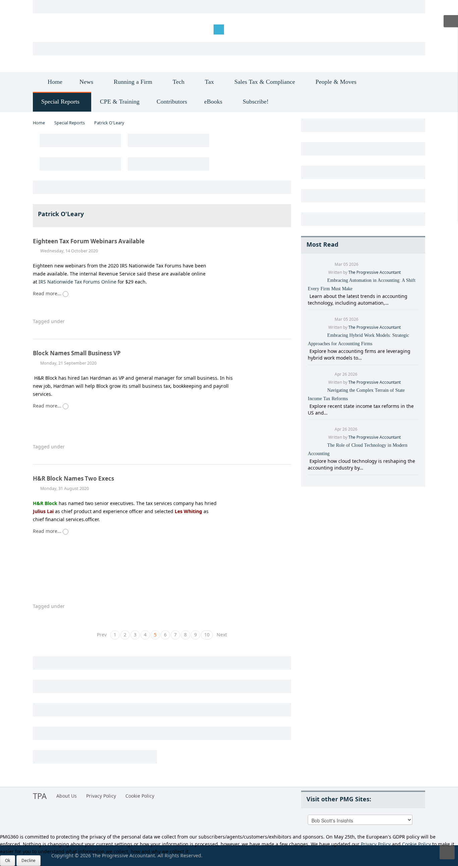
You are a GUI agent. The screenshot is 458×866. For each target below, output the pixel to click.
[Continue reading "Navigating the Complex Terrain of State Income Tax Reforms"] (308, 406)
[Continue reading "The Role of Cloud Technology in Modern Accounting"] (308, 461)
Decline (28, 860)
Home (39, 123)
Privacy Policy (101, 796)
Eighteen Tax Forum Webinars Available (89, 241)
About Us (66, 796)
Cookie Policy (139, 796)
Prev (102, 634)
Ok (7, 860)
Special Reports (69, 123)
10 (207, 634)
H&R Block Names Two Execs (73, 478)
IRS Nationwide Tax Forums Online (77, 282)
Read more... (48, 293)
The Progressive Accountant (374, 272)
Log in (45, 29)
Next (222, 634)
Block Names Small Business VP (77, 353)
